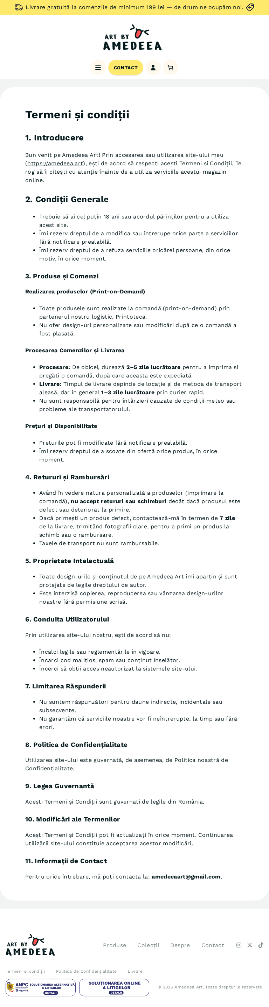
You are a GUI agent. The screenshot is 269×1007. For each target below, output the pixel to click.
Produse (114, 945)
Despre (180, 945)
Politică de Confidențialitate (86, 971)
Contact (126, 67)
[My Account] (153, 67)
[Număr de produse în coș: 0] (170, 67)
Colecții (148, 945)
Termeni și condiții (25, 971)
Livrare (135, 971)
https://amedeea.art (55, 163)
